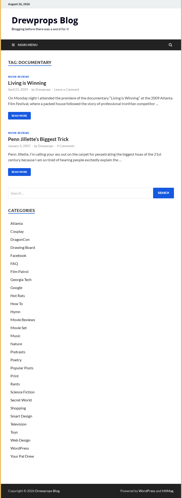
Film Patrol (19, 271)
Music (15, 335)
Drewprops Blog (45, 20)
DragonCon (20, 239)
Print (14, 376)
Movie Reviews (18, 76)
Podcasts (17, 351)
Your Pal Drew (22, 456)
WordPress (19, 448)
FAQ (14, 263)
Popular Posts (21, 368)
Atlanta (16, 223)
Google (16, 287)
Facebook (18, 255)
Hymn (15, 311)
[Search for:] (91, 193)
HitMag (167, 491)
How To (16, 303)
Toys (14, 432)
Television (18, 424)
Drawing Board (22, 247)
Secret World (21, 400)
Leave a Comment (66, 89)
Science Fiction (22, 392)
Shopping (18, 408)
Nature (16, 343)
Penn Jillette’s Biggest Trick (38, 139)
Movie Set (18, 327)
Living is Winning (27, 83)
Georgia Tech (21, 279)
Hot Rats (17, 295)
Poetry (16, 360)
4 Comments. (66, 146)
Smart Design (21, 416)
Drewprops (43, 89)
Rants (15, 384)
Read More (17, 114)
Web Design (20, 440)
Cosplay (17, 231)
